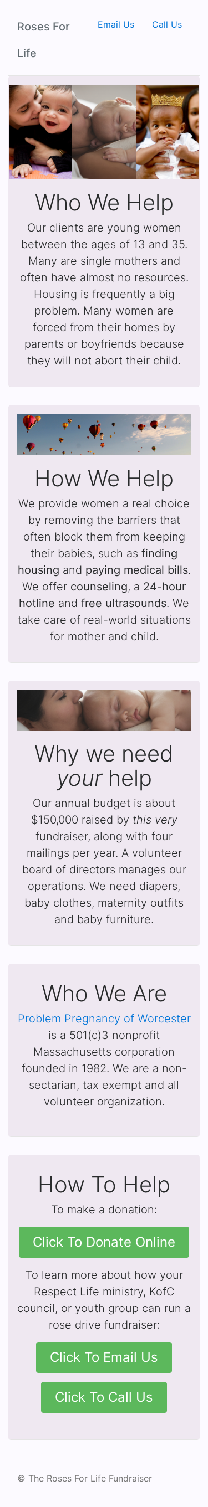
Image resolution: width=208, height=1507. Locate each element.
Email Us (116, 24)
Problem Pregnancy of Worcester (104, 1018)
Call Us (167, 24)
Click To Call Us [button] (104, 1397)
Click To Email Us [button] (104, 1357)
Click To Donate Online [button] (104, 1242)
